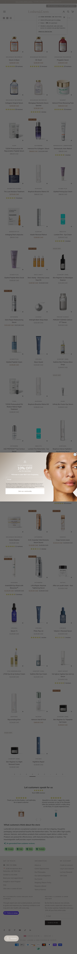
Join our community (25, 491)
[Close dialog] (75, 454)
